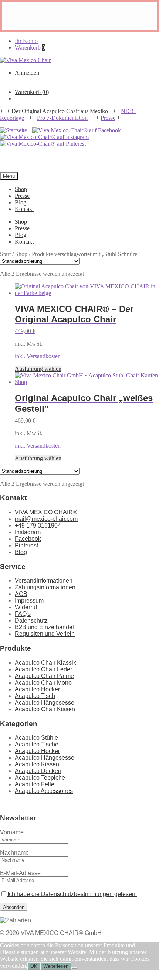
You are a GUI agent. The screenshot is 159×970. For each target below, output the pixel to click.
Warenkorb (30, 47)
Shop (21, 189)
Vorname (12, 832)
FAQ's (23, 614)
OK (33, 966)
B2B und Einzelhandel (44, 627)
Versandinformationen (43, 580)
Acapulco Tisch (35, 696)
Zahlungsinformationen (45, 587)
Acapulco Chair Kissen (45, 709)
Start (5, 254)
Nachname (14, 852)
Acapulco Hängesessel (45, 702)
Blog (20, 202)
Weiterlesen (55, 966)
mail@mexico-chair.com (46, 519)
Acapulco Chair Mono (43, 682)
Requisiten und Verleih (45, 634)
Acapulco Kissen (37, 764)
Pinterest (26, 545)
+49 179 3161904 (38, 525)
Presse (108, 118)
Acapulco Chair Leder (43, 669)
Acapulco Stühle (36, 738)
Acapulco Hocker (37, 689)
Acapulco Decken (38, 771)
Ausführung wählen (38, 369)
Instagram (28, 532)
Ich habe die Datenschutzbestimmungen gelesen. (72, 894)
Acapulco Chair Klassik (45, 662)
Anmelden (27, 72)
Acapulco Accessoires (44, 791)
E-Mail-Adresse (20, 873)
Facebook (28, 539)
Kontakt (24, 209)
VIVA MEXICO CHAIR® (46, 512)
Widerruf (26, 607)
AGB (21, 594)
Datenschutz (31, 620)
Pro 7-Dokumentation (62, 118)
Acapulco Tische (36, 744)
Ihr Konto (26, 41)
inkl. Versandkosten (38, 356)
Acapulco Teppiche (40, 777)
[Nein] (74, 968)
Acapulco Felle (34, 784)
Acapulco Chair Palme (44, 676)
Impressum (29, 600)
